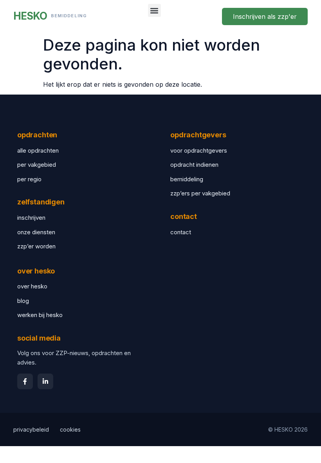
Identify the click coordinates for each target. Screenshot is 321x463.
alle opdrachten (38, 150)
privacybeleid (31, 429)
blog (23, 300)
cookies (70, 429)
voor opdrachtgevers (198, 150)
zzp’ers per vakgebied (200, 193)
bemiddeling (186, 179)
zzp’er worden (36, 246)
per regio (29, 179)
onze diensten (36, 232)
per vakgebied (36, 164)
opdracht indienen (194, 164)
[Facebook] (25, 381)
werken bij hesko (40, 315)
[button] (154, 10)
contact (180, 232)
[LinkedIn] (45, 381)
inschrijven (31, 217)
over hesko (32, 286)
